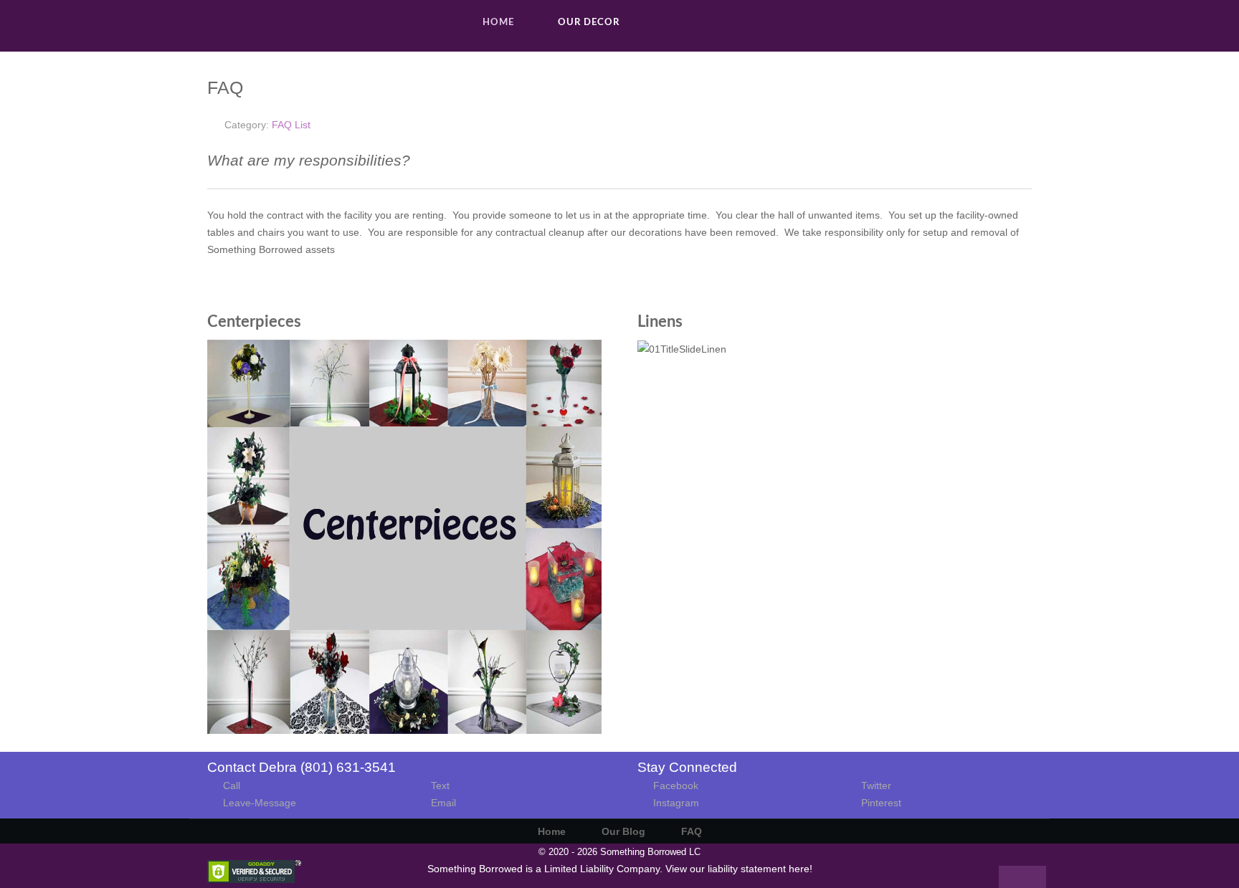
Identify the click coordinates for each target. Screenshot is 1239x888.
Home (552, 831)
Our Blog (623, 831)
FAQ (691, 831)
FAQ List (291, 124)
